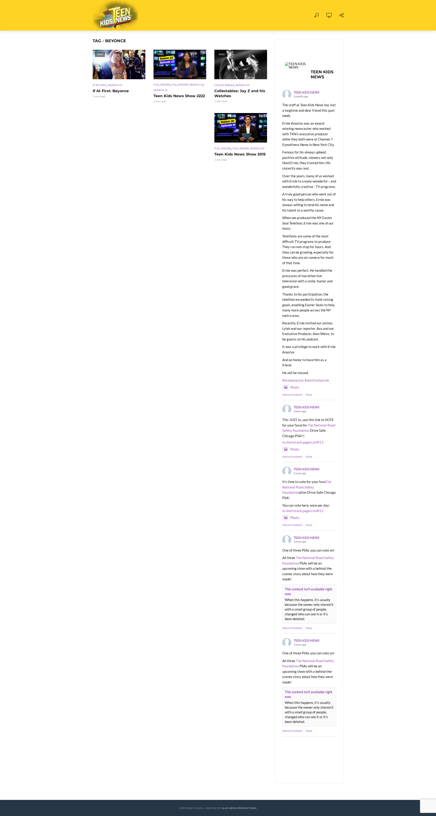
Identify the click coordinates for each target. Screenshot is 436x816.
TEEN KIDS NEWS (306, 92)
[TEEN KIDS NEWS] (296, 65)
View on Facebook (292, 394)
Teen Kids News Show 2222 (179, 96)
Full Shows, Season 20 (248, 148)
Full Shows (168, 15)
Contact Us (269, 15)
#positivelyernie (317, 380)
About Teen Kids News (229, 15)
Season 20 (242, 85)
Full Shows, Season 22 (187, 84)
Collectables (224, 85)
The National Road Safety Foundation (306, 487)
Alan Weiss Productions (238, 808)
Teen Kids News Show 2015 (240, 154)
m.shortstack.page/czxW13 (302, 442)
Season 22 (115, 85)
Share (309, 394)
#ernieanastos (293, 380)
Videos (193, 15)
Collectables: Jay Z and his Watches (239, 93)
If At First (100, 85)
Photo (294, 387)
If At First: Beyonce (111, 91)
